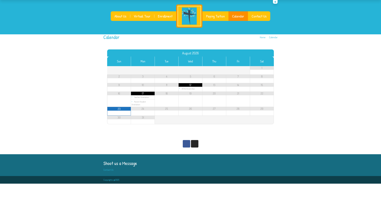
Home (263, 37)
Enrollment (165, 16)
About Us (120, 16)
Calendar (238, 16)
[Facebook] (186, 144)
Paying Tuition (215, 16)
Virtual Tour (142, 16)
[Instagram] (194, 144)
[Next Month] (262, 53)
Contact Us (259, 16)
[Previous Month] (119, 53)
